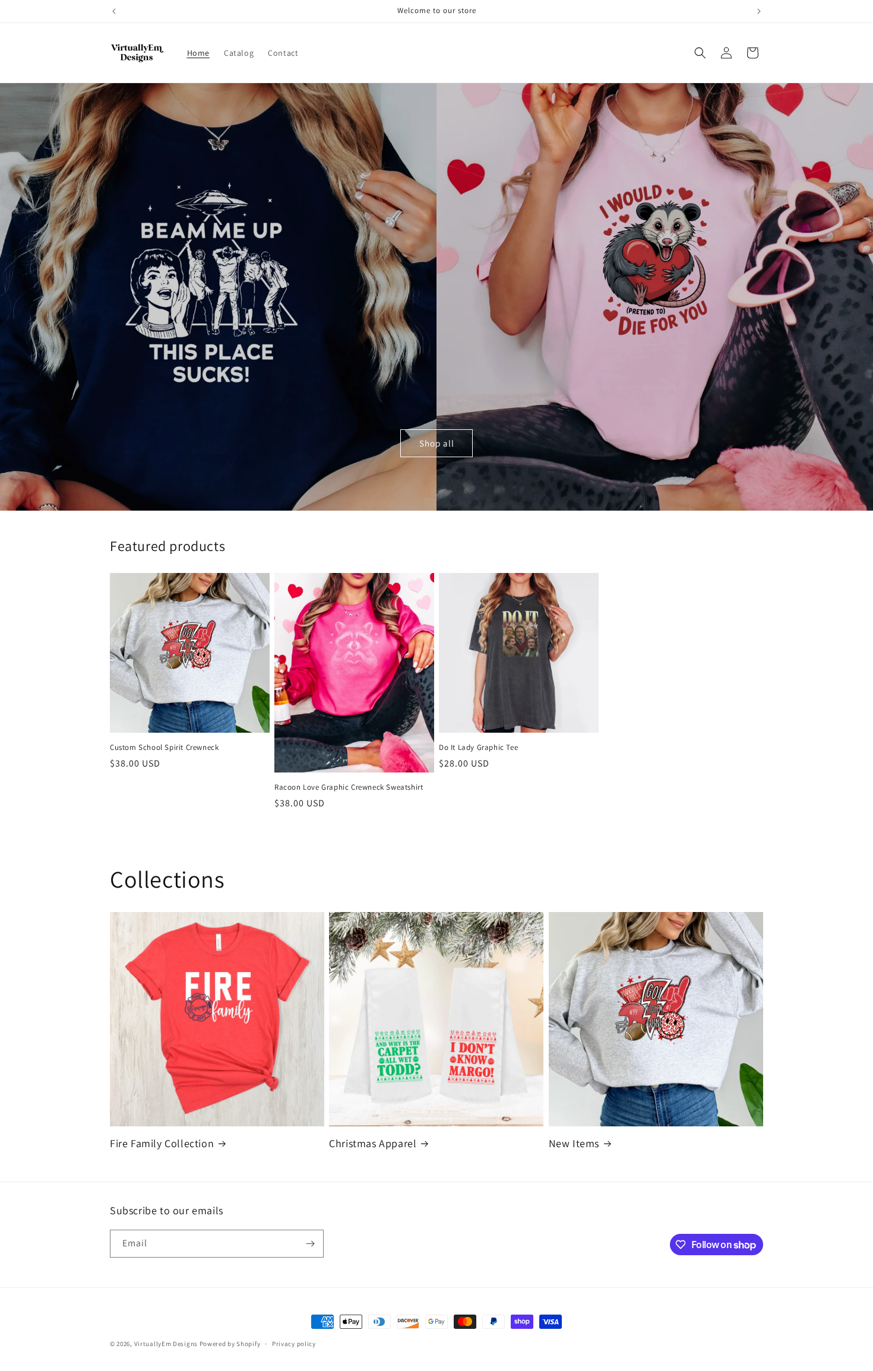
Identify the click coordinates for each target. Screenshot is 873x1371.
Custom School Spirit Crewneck (164, 747)
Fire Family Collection (162, 1143)
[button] (700, 53)
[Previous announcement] (114, 11)
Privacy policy (294, 1344)
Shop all (436, 443)
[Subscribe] (310, 1244)
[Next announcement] (759, 11)
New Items (574, 1143)
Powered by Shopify (230, 1344)
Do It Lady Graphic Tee (478, 747)
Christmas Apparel (372, 1143)
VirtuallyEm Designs (166, 1344)
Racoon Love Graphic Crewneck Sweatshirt (348, 787)
